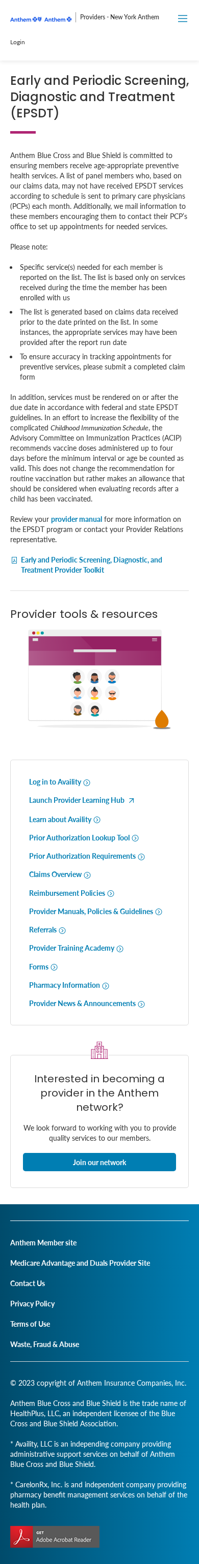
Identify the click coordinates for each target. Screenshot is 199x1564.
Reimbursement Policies (68, 893)
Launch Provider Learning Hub (77, 800)
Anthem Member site (43, 1242)
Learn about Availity (61, 819)
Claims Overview (56, 874)
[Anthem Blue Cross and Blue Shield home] (40, 23)
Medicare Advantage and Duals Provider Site (80, 1263)
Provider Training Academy (72, 948)
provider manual (76, 519)
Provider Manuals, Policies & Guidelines (92, 911)
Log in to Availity (56, 781)
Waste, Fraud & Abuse (44, 1344)
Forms (39, 966)
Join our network (99, 1162)
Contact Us (27, 1283)
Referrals (43, 929)
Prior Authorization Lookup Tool (80, 837)
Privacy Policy (32, 1303)
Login (17, 42)
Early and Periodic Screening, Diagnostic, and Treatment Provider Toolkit (91, 564)
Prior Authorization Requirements (83, 856)
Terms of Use (30, 1324)
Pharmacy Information (65, 985)
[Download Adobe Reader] (55, 1537)
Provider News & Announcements (83, 1003)
